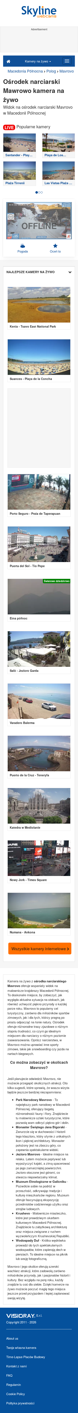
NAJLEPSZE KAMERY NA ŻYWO (30, 272)
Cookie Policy (15, 1394)
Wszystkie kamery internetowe (39, 948)
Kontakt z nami (16, 1366)
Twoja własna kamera (21, 1347)
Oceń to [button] (55, 251)
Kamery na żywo (37, 61)
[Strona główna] (8, 61)
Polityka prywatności (20, 1403)
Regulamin (13, 1384)
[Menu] (67, 61)
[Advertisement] (39, 41)
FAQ (9, 1375)
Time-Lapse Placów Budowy (25, 1357)
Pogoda (22, 251)
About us (12, 1338)
